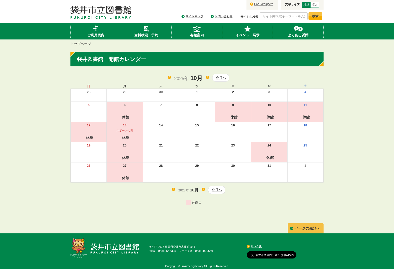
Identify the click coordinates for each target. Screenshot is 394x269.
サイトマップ (194, 16)
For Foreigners (263, 4)
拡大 (315, 4)
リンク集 (256, 246)
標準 (306, 4)
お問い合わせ (224, 16)
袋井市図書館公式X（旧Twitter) (275, 254)
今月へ (221, 78)
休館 (125, 117)
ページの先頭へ (307, 228)
